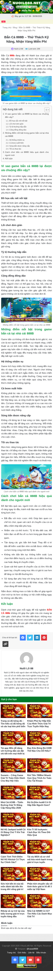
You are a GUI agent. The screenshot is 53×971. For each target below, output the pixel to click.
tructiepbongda (11, 936)
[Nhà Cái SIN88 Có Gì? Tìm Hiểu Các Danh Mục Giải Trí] (39, 901)
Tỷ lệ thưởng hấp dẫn (17, 127)
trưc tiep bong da (23, 939)
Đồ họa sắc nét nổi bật (18, 121)
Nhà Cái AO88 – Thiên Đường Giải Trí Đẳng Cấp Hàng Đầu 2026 (12, 805)
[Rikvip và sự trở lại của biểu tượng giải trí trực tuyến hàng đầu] (13, 901)
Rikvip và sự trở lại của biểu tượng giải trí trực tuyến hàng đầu (13, 914)
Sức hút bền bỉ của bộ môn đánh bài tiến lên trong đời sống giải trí (12, 886)
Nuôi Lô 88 (26, 668)
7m (4, 936)
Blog (15, 27)
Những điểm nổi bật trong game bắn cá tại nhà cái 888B (27, 134)
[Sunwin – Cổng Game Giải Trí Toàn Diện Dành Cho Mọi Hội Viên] (13, 765)
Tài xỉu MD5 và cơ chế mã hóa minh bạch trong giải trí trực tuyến (39, 859)
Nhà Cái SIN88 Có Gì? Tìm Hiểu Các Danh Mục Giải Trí (39, 914)
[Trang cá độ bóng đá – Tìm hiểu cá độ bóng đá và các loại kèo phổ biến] (13, 711)
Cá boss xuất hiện (16, 143)
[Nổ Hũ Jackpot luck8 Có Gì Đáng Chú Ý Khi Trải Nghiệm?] (13, 820)
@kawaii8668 (32, 949)
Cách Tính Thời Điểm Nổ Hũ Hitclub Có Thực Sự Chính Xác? (13, 859)
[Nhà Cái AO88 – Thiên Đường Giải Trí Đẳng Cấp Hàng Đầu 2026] (13, 793)
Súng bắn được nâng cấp (19, 146)
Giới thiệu (22, 953)
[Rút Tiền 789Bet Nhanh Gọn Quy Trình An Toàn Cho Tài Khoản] (39, 765)
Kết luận (9, 158)
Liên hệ (31, 953)
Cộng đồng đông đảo (17, 130)
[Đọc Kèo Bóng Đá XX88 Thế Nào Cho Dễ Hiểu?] (39, 738)
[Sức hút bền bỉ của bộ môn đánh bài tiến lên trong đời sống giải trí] (13, 874)
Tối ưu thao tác (15, 149)
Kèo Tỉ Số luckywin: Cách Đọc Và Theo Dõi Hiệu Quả (38, 832)
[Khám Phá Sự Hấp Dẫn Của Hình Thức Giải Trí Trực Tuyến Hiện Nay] (39, 711)
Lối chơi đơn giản (16, 124)
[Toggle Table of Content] (45, 109)
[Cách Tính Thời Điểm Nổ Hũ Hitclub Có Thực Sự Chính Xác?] (13, 847)
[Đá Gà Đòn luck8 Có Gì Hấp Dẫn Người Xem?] (39, 793)
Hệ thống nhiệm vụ (16, 140)
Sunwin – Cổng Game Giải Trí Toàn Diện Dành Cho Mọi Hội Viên (13, 778)
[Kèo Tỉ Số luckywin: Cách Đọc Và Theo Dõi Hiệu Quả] (39, 820)
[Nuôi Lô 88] (26, 658)
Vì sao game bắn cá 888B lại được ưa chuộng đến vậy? (27, 115)
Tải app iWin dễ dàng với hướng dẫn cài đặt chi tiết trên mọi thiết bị (12, 751)
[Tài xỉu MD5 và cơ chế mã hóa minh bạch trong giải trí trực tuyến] (39, 847)
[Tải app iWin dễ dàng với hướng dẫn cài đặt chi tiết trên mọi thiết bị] (13, 738)
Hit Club (36, 936)
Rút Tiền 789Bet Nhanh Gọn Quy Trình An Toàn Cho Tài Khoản (39, 778)
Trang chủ (7, 27)
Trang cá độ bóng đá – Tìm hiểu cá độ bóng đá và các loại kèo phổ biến (13, 724)
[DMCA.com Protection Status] (27, 966)
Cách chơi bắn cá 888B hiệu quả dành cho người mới (27, 153)
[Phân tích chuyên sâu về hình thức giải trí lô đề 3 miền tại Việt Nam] (39, 874)
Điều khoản (41, 953)
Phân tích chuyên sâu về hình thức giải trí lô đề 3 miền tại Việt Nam (39, 886)
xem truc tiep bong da (25, 936)
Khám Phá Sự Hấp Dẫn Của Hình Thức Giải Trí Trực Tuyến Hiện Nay (39, 724)
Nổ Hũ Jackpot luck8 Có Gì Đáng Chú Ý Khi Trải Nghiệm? (13, 832)
